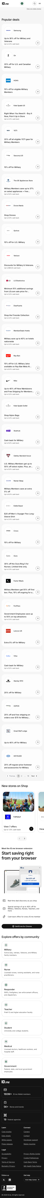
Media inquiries (29, 1144)
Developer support (31, 1140)
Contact (27, 1136)
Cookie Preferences (31, 1158)
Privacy (4, 1158)
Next (33, 776)
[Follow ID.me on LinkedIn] (10, 1180)
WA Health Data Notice (32, 1166)
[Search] (35, 3)
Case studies (6, 1132)
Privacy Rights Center (32, 1154)
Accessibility (6, 1154)
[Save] (31, 795)
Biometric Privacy (8, 1166)
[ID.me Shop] (6, 3)
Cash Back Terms (30, 1162)
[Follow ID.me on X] (4, 1180)
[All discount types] (22, 3)
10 (28, 776)
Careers (27, 1132)
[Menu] (39, 3)
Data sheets (6, 1136)
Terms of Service (8, 1162)
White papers (7, 1140)
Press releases (7, 1144)
